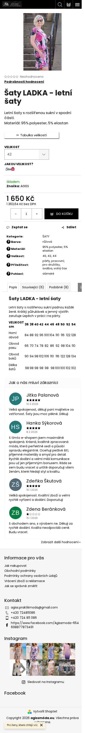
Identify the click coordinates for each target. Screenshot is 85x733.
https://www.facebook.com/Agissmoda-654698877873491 (45, 625)
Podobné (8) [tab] (59, 287)
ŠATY (45, 236)
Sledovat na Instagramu (45, 682)
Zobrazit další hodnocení (59, 542)
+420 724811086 (23, 612)
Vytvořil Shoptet (45, 711)
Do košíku (64, 214)
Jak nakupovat (15, 566)
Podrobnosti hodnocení (24, 82)
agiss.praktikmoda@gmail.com (34, 607)
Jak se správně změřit (20, 586)
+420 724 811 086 (24, 617)
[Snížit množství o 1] (16, 214)
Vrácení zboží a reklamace (24, 581)
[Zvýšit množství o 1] (37, 214)
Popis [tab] (13, 287)
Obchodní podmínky (20, 571)
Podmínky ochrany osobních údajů (30, 576)
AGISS (24, 186)
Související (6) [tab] (33, 287)
